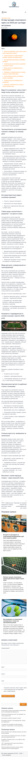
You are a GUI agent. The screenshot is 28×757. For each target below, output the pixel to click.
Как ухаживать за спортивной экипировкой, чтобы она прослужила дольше (12, 621)
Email (3, 674)
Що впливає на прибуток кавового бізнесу (11, 718)
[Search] (25, 12)
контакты (8, 755)
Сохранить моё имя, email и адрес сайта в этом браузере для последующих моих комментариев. (15, 689)
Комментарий (5, 648)
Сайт (2, 681)
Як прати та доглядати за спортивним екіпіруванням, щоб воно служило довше (13, 536)
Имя (3, 667)
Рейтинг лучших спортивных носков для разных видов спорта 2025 (13, 578)
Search (23, 704)
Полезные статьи (5, 18)
